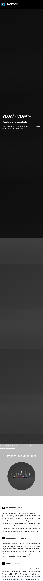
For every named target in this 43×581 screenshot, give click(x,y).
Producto (11, 446)
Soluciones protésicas (23, 446)
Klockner (2, 446)
